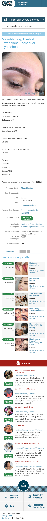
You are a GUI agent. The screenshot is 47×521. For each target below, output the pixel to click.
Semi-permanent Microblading (35, 294)
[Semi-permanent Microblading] (21, 299)
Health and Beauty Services (31, 224)
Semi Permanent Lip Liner (25, 389)
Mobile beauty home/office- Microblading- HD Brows (35, 342)
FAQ (11, 506)
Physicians (40, 448)
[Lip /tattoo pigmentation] (21, 269)
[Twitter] (24, 251)
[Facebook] (21, 251)
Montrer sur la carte (30, 205)
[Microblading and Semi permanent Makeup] (21, 329)
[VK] (28, 251)
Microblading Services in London (36, 309)
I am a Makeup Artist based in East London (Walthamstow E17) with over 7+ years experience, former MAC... (29, 435)
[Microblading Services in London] (21, 314)
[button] (23, 485)
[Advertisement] (23, 12)
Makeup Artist (20, 425)
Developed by (6, 518)
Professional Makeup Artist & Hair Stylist (27, 462)
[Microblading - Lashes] (21, 284)
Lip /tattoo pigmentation (34, 264)
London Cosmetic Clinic (24, 407)
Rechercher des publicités (35, 506)
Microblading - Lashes (34, 279)
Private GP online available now (27, 443)
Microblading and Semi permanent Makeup (36, 326)
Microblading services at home (32, 227)
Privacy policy (7, 516)
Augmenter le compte (35, 496)
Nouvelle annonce (11, 496)
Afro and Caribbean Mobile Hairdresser (25, 371)
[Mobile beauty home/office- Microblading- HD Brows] (21, 345)
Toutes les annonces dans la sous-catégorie (25, 34)
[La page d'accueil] (7, 3)
